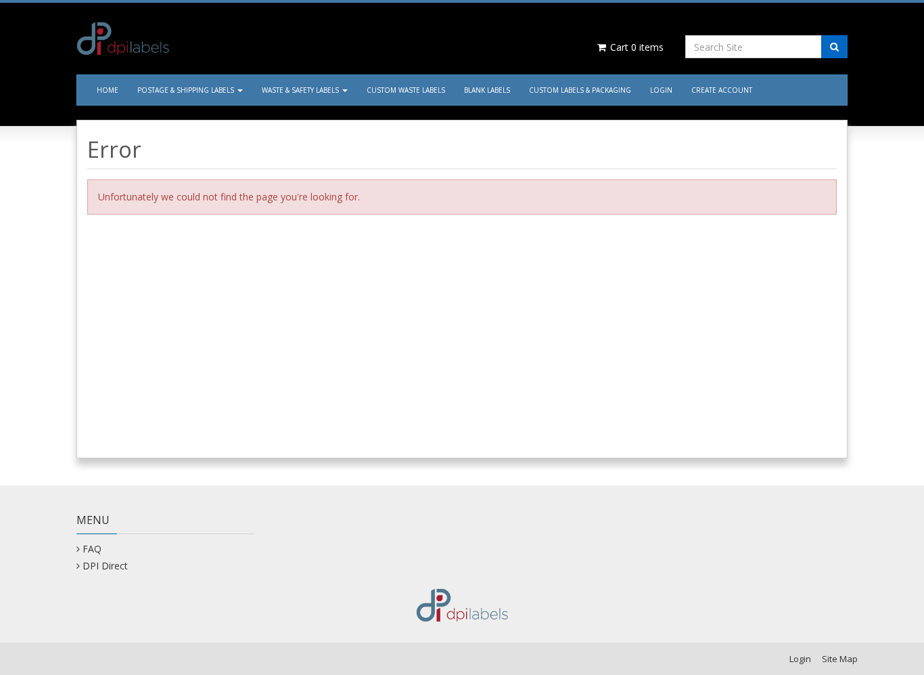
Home (107, 90)
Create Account (721, 90)
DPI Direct (105, 565)
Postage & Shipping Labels (186, 90)
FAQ (92, 548)
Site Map (840, 659)
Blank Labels (487, 90)
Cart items (635, 47)
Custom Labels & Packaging (580, 90)
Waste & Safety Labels (301, 90)
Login (661, 90)
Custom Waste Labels (406, 90)
